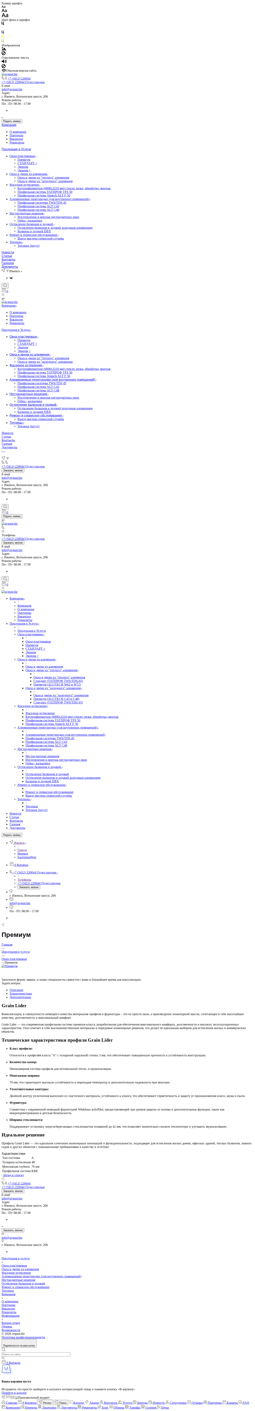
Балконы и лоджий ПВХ (34, 231)
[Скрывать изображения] (4, 54)
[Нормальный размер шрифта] (4, 11)
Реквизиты (17, 142)
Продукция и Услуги (16, 149)
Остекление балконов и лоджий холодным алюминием (55, 227)
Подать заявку (12, 121)
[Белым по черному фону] (3, 28)
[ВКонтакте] (11, 278)
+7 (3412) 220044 (19, 78)
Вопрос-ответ (11, 1323)
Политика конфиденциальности (23, 1337)
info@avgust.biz (12, 89)
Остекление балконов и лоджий (32, 224)
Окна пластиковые (23, 156)
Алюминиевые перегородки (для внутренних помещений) (50, 199)
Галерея (8, 263)
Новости (8, 252)
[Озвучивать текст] (4, 62)
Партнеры (16, 135)
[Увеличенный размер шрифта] (5, 16)
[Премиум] (10, 966)
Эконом (23, 166)
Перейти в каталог (14, 1392)
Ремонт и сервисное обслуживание (34, 235)
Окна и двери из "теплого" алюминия (43, 177)
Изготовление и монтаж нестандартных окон (48, 217)
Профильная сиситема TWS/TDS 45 (42, 202)
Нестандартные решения (27, 213)
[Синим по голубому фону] (3, 33)
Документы (10, 266)
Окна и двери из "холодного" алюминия (45, 181)
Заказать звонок (13, 470)
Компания (9, 125)
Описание (16, 990)
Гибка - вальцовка (30, 220)
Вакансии (16, 139)
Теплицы (16, 242)
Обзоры (7, 1326)
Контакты (8, 259)
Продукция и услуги (16, 1258)
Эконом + (24, 170)
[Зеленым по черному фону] (3, 41)
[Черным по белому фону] (3, 24)
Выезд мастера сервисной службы (41, 238)
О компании (18, 131)
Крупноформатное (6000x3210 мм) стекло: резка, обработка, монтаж (64, 188)
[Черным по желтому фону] (3, 37)
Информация (10, 1315)
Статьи (7, 256)
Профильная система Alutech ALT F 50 (44, 195)
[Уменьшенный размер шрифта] (3, 7)
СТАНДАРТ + (27, 163)
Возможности (11, 1330)
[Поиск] (5, 286)
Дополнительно (20, 997)
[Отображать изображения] (4, 49)
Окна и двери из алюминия (29, 174)
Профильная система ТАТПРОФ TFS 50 (45, 192)
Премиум (24, 159)
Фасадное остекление (25, 184)
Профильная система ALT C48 (38, 209)
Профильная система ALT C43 (38, 206)
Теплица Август (29, 245)
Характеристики (21, 993)
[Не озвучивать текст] (4, 67)
